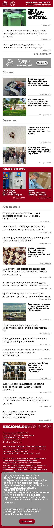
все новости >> (42, 54)
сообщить (42, 63)
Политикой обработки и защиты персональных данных (22, 496)
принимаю (27, 521)
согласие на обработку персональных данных (20, 488)
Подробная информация (12, 472)
